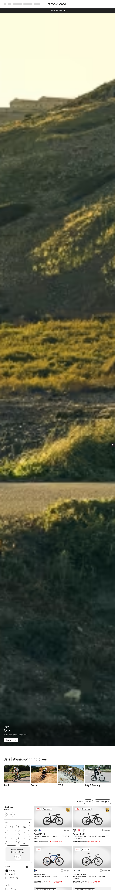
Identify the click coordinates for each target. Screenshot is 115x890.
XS (11, 832)
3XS (11, 827)
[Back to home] (57, 4)
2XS (24, 827)
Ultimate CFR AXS (79, 874)
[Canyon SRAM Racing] (79, 830)
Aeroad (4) (12, 889)
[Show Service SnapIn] (113, 445)
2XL (24, 843)
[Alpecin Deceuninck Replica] (39, 830)
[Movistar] (83, 830)
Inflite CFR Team (39, 874)
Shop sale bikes (11, 740)
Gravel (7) (12, 874)
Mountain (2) (13, 878)
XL (11, 843)
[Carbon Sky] (79, 870)
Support (37, 4)
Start (18, 857)
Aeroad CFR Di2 (39, 834)
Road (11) (12, 870)
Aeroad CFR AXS (79, 834)
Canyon (6, 727)
